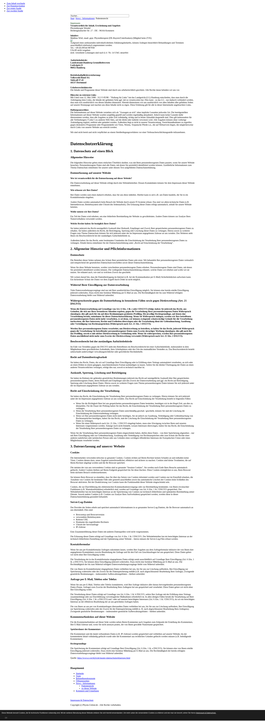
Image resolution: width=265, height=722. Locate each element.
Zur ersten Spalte (14, 8)
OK (6, 718)
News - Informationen (85, 18)
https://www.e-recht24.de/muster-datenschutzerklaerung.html (103, 658)
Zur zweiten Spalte (15, 11)
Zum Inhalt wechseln (16, 3)
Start (72, 18)
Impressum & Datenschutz (81, 700)
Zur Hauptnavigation (16, 6)
